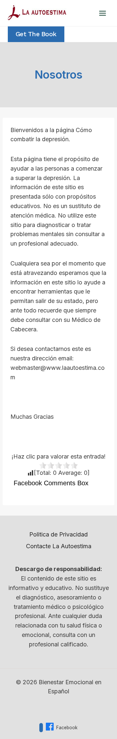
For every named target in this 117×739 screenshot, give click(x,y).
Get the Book (36, 34)
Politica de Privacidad (58, 534)
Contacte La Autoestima (58, 546)
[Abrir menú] (102, 13)
